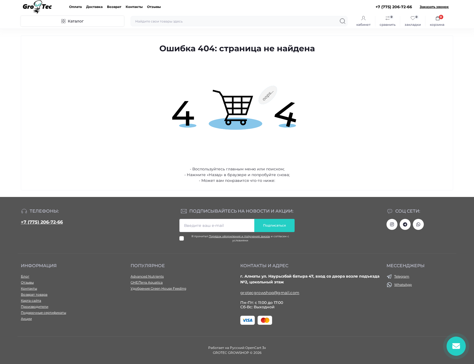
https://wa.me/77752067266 (418, 224)
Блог (25, 276)
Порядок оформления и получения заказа (239, 236)
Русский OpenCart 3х (248, 348)
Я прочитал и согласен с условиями (240, 238)
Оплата (75, 7)
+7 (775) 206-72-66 (42, 222)
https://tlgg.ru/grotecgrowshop (405, 224)
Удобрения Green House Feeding (158, 288)
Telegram (401, 276)
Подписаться (274, 225)
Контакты (134, 7)
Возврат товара (34, 294)
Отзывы (154, 7)
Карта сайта (31, 300)
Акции (26, 319)
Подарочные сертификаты (43, 313)
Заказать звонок (434, 7)
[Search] (343, 21)
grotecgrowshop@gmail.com (269, 292)
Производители (34, 306)
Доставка (94, 7)
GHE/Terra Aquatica (147, 282)
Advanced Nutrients (147, 276)
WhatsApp (403, 285)
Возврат (114, 7)
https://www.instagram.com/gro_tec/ (391, 224)
